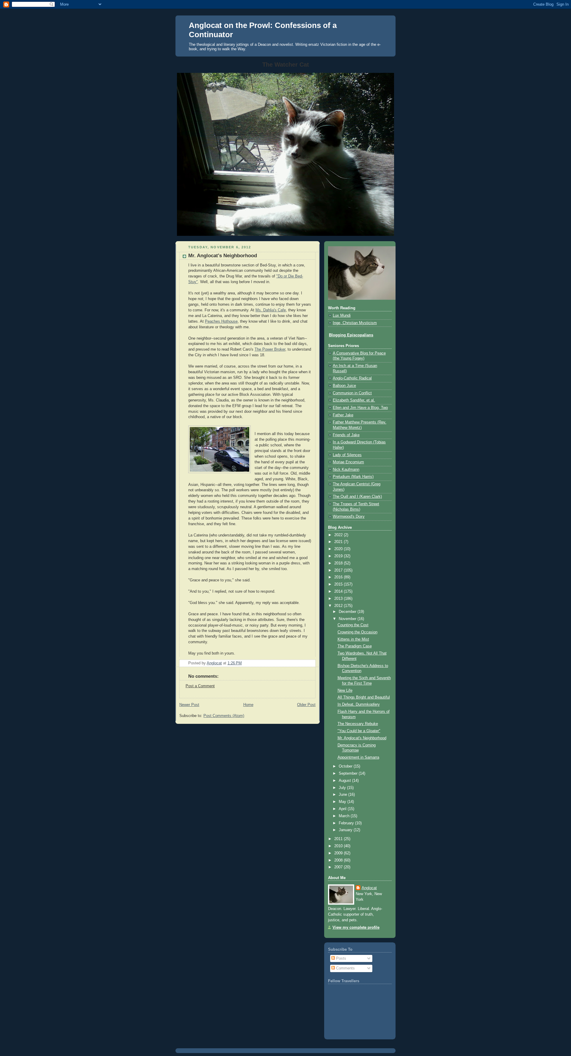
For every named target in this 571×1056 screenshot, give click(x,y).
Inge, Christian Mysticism (355, 323)
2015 (339, 584)
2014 (339, 591)
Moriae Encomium (348, 462)
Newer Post (189, 705)
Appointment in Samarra (358, 757)
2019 (339, 556)
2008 (339, 860)
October (346, 766)
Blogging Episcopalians (351, 335)
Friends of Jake (346, 435)
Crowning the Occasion (357, 632)
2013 (339, 599)
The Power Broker (270, 349)
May (343, 802)
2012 (339, 606)
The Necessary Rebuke (358, 724)
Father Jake (343, 415)
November (348, 619)
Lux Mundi (342, 315)
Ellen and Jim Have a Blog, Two (360, 408)
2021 (339, 542)
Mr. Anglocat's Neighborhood (362, 738)
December (348, 612)
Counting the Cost (353, 625)
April (343, 809)
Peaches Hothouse (221, 321)
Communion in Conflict (352, 393)
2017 (339, 570)
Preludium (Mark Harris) (353, 477)
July (343, 788)
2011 (339, 839)
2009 (339, 853)
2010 (339, 846)
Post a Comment (200, 686)
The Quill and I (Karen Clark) (357, 497)
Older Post (306, 705)
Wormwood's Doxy (349, 516)
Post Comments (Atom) (223, 716)
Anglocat (369, 888)
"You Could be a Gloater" (359, 731)
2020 (339, 549)
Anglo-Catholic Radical (352, 378)
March (345, 816)
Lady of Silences (347, 455)
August (345, 781)
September (349, 773)
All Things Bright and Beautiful (364, 697)
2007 (339, 867)
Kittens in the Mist (353, 639)
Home (248, 705)
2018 (339, 563)
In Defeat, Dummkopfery (359, 704)
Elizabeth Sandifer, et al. (354, 400)
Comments (345, 968)
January (346, 830)
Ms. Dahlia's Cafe (270, 310)
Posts (340, 958)
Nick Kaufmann (346, 469)
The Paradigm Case (355, 646)
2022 (339, 535)
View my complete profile (355, 927)
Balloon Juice (344, 386)
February (347, 823)
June (343, 795)
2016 (339, 577)
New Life (345, 690)
